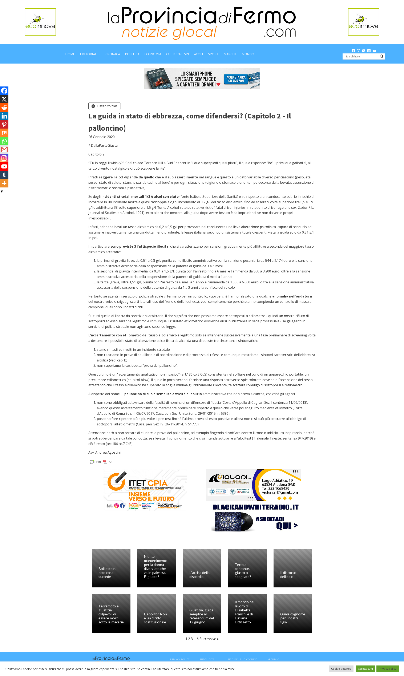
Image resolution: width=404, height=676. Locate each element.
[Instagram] (4, 158)
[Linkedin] (4, 116)
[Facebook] (4, 90)
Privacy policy (387, 669)
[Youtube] (4, 166)
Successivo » (209, 638)
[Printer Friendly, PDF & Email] (101, 461)
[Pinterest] (4, 124)
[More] (4, 183)
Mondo (248, 54)
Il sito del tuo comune (241, 659)
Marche (230, 54)
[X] (4, 99)
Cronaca (112, 54)
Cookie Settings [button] (341, 669)
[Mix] (4, 133)
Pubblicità (207, 659)
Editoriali (89, 54)
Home (70, 54)
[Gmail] (4, 149)
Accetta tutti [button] (365, 669)
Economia (152, 54)
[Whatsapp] (4, 141)
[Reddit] (4, 107)
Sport (213, 54)
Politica (132, 54)
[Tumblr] (4, 175)
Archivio (273, 659)
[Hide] (1, 191)
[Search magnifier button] (382, 56)
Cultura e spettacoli (184, 54)
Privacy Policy (180, 659)
